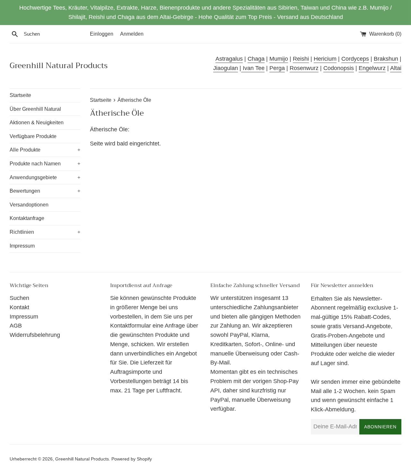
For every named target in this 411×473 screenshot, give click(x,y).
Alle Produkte (45, 150)
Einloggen (101, 34)
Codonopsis (338, 68)
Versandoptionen (29, 204)
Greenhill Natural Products (59, 65)
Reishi (301, 59)
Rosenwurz (304, 68)
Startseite (20, 95)
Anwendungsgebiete (45, 177)
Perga (277, 68)
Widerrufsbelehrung (35, 335)
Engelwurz (372, 68)
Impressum (22, 246)
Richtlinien (45, 232)
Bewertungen (45, 191)
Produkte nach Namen (45, 163)
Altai (395, 68)
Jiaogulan (225, 68)
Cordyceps (355, 59)
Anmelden (132, 34)
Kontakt (19, 307)
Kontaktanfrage (27, 218)
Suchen (19, 298)
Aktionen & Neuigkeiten (37, 122)
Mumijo (278, 59)
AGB (16, 325)
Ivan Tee (253, 68)
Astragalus (229, 59)
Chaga (256, 59)
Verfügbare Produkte (33, 136)
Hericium (325, 59)
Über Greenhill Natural (35, 109)
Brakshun (386, 59)
